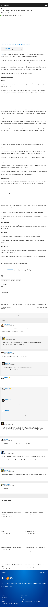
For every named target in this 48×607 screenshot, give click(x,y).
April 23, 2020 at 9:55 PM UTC (9, 471)
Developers (3, 601)
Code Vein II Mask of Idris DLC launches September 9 (11, 547)
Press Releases (4, 597)
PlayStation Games (4, 280)
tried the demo (33, 172)
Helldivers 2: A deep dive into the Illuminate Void (34, 564)
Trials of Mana (10, 269)
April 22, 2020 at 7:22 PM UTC (9, 378)
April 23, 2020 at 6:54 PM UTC (9, 453)
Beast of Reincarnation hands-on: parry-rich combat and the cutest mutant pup (35, 530)
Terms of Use (24, 593)
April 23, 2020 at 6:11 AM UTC (9, 411)
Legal (2, 599)
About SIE (3, 593)
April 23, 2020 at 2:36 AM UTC (10, 364)
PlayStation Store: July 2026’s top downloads (34, 512)
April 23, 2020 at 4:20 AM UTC (10, 400)
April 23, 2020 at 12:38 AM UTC (9, 424)
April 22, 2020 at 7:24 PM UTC (10, 389)
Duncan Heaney (8, 48)
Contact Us (23, 599)
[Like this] (10, 516)
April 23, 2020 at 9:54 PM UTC (10, 339)
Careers (22, 597)
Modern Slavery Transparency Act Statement (30, 601)
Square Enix (13, 280)
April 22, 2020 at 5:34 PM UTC (9, 353)
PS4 (9, 280)
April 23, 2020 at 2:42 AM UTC (9, 440)
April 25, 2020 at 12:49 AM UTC (9, 485)
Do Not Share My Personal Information (9, 603)
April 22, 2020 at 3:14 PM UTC (9, 325)
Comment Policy (4, 590)
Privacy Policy (4, 595)
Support (23, 590)
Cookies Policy (24, 595)
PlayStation (7, 5)
